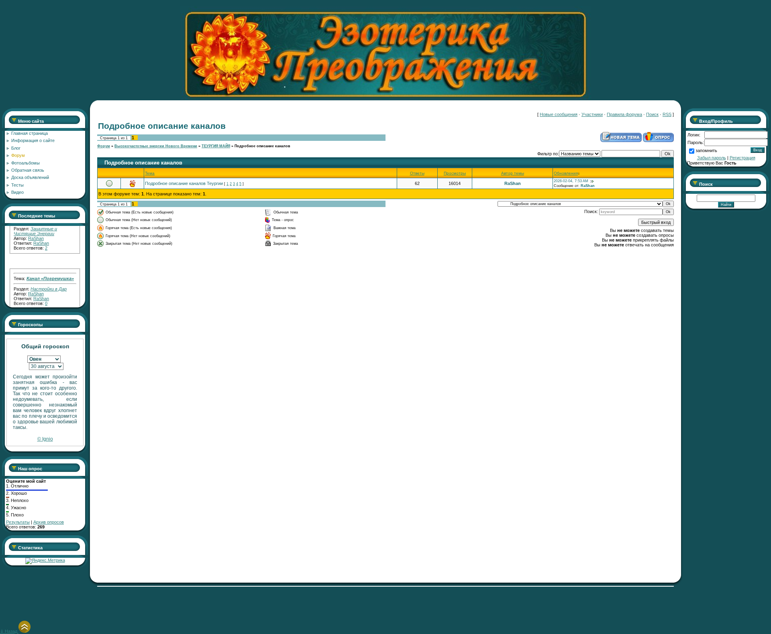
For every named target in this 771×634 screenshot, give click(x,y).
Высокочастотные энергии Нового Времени (155, 146)
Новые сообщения (558, 114)
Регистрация (742, 157)
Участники (592, 114)
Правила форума (624, 114)
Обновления (566, 173)
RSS (667, 114)
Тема (150, 173)
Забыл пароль (711, 157)
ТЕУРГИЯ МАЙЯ (216, 146)
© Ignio (45, 439)
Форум (103, 146)
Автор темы (512, 173)
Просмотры (455, 173)
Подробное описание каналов (262, 146)
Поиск (652, 114)
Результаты (18, 522)
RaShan (36, 230)
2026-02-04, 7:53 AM (571, 181)
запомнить (706, 150)
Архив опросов (48, 522)
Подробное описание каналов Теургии (184, 183)
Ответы (417, 173)
